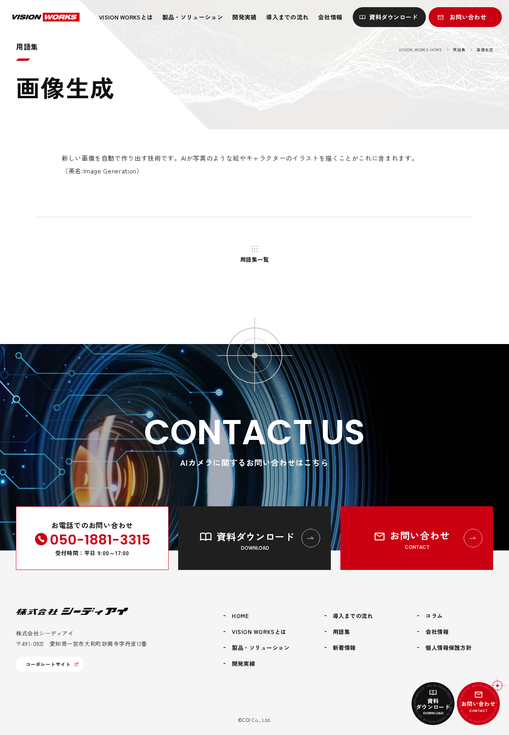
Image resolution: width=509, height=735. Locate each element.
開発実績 (244, 17)
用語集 (459, 49)
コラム (434, 616)
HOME (240, 616)
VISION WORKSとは (126, 17)
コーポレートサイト (48, 664)
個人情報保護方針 (448, 647)
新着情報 (344, 647)
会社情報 (330, 17)
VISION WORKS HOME (420, 49)
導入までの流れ (287, 17)
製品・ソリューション (192, 17)
